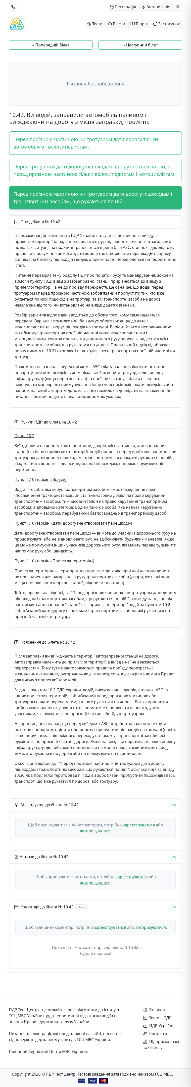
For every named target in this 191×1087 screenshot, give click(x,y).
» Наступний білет (140, 45)
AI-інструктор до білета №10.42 (49, 805)
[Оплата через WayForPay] (81, 1081)
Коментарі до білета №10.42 (52, 907)
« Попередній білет (50, 45)
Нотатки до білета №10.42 (43, 857)
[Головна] (17, 24)
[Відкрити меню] (178, 7)
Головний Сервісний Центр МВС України (48, 1051)
